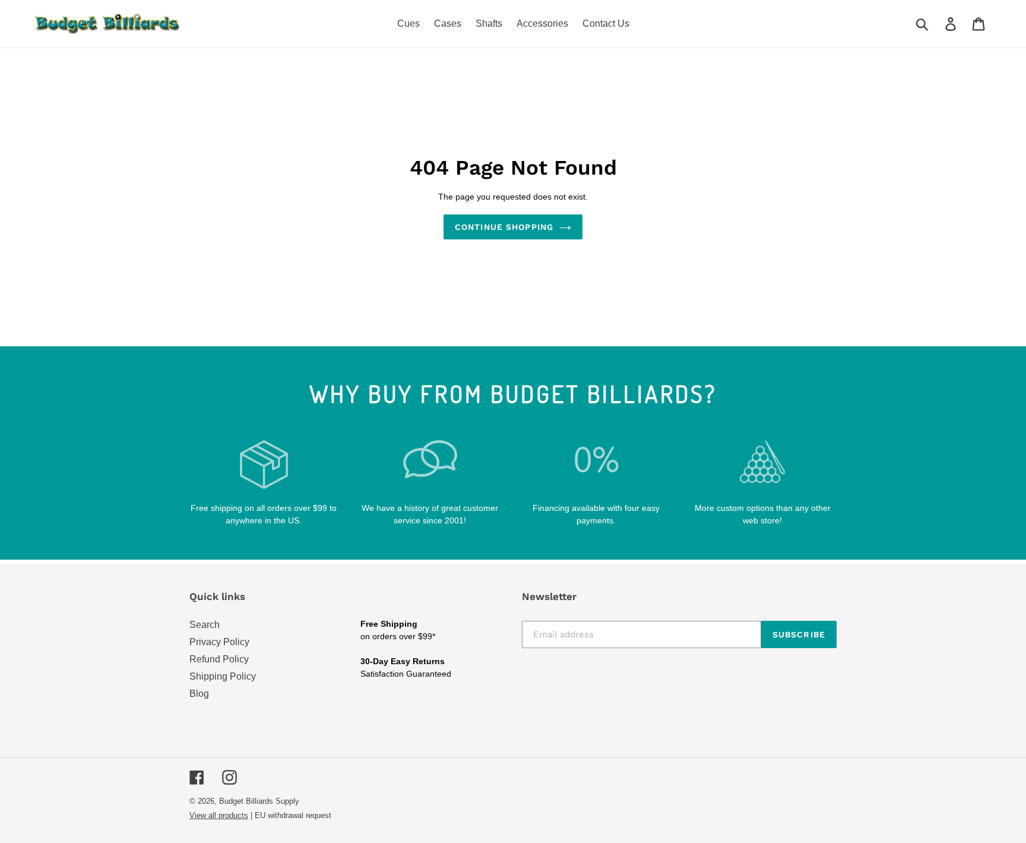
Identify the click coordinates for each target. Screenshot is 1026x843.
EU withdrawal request (293, 815)
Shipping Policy (222, 676)
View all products (218, 815)
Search (204, 625)
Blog (199, 694)
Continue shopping (504, 227)
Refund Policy (219, 659)
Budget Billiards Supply (259, 801)
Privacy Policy (219, 642)
